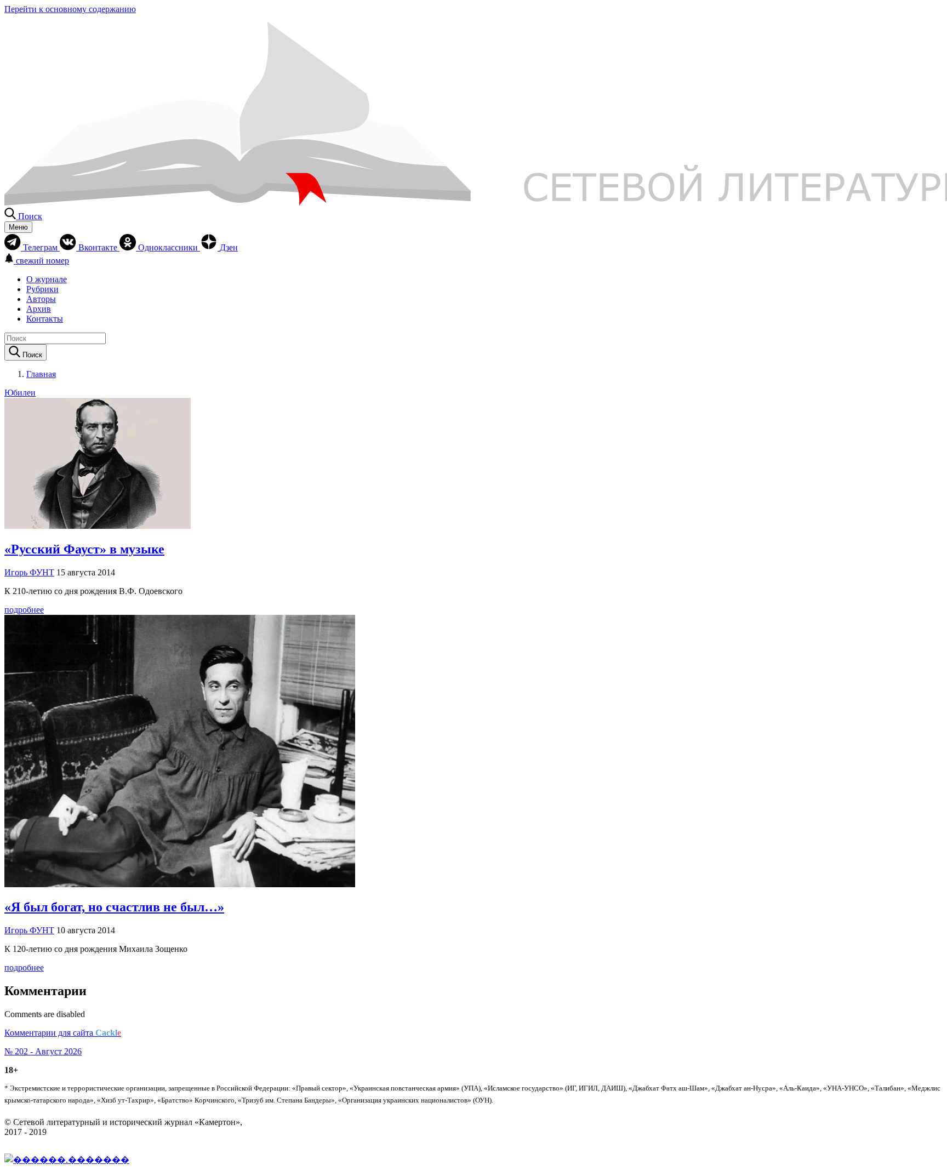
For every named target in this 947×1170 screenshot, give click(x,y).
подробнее (24, 609)
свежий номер (42, 260)
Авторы (41, 299)
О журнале (46, 279)
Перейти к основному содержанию (70, 9)
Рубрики (42, 289)
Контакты (44, 318)
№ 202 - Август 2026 (43, 1051)
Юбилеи (20, 392)
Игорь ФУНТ (29, 572)
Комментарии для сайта (62, 1032)
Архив (38, 308)
